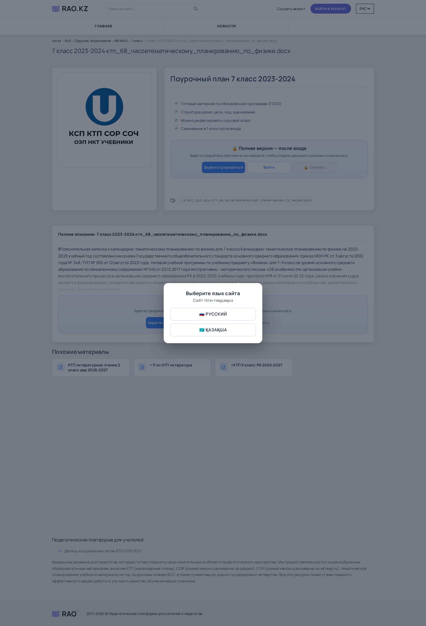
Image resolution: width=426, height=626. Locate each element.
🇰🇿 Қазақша (213, 330)
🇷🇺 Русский (213, 314)
